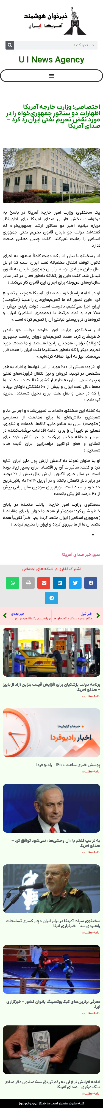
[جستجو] (9, 45)
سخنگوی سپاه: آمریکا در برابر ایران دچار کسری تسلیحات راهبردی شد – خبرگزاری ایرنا (53, 923)
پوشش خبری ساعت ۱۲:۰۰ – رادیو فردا (68, 765)
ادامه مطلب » (91, 696)
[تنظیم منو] (51, 75)
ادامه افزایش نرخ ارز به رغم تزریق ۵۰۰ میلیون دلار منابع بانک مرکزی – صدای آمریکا (52, 1084)
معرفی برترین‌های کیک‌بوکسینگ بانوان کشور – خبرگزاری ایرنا (53, 1004)
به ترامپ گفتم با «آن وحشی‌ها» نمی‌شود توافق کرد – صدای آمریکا (56, 843)
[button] (90, 583)
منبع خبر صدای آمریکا (81, 554)
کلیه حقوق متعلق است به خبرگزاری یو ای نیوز (51, 1103)
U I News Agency (51, 59)
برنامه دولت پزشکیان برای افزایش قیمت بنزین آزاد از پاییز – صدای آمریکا (51, 687)
